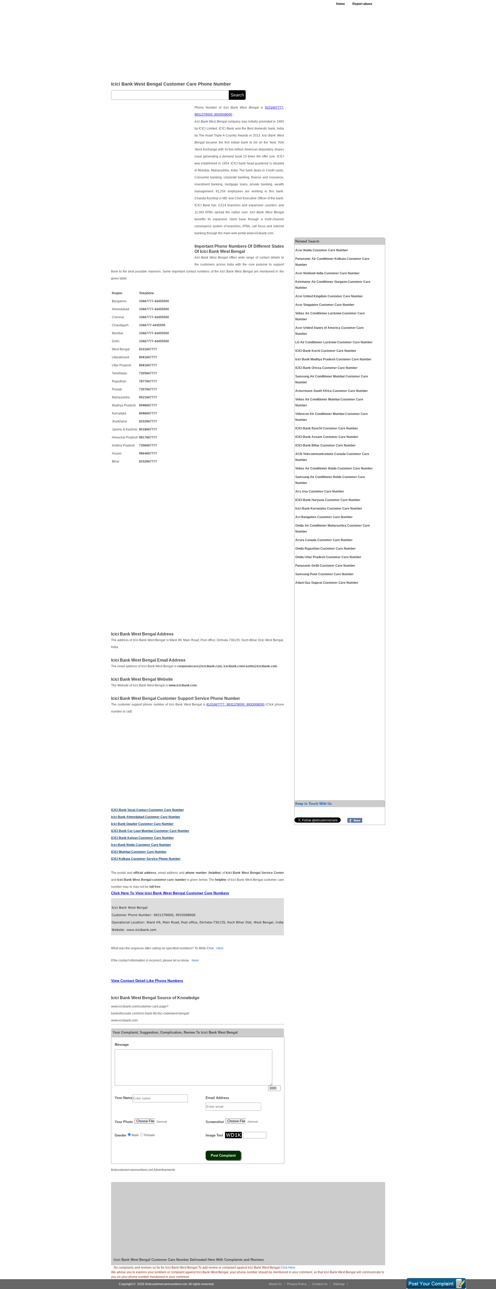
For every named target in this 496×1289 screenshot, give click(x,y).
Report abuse (362, 3)
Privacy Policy (297, 1284)
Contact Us (320, 1284)
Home (340, 3)
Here (219, 948)
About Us (275, 1284)
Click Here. (288, 1267)
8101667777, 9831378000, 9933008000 (235, 704)
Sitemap (339, 1284)
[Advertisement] (237, 39)
